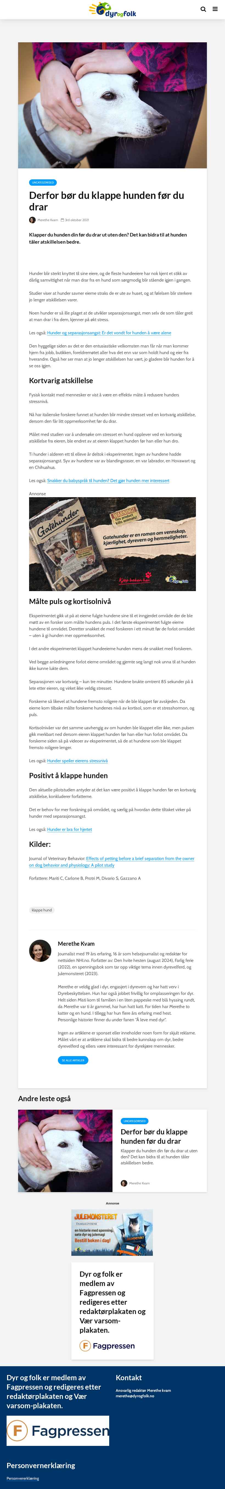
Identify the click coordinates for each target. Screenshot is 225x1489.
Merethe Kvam (47, 220)
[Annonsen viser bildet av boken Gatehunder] (112, 543)
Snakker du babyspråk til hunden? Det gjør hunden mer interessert (108, 480)
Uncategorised (43, 182)
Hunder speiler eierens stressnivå (77, 760)
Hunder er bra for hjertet (69, 829)
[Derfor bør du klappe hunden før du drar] (65, 1150)
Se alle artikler (73, 1060)
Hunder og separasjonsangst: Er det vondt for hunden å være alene (109, 332)
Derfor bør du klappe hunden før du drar (154, 1136)
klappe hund (42, 910)
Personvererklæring (23, 1478)
